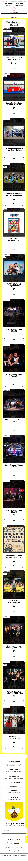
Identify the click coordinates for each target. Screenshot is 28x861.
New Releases (9, 3)
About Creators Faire (14, 792)
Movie (5, 76)
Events (5, 209)
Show (8, 31)
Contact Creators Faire (14, 799)
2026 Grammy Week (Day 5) (14, 330)
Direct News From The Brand (14, 771)
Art (3, 15)
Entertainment (9, 15)
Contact (16, 12)
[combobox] (14, 757)
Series (5, 31)
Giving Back (14, 17)
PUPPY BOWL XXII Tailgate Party (14, 285)
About (11, 12)
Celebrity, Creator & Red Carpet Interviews (14, 778)
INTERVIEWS (14, 776)
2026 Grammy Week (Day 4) (14, 375)
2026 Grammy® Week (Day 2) (14, 466)
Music (24, 15)
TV (10, 31)
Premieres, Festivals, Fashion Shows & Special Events (14, 785)
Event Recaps (19, 5)
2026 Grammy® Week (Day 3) (14, 420)
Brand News (19, 3)
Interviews (8, 5)
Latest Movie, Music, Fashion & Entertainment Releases (14, 764)
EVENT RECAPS (14, 783)
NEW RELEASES (14, 762)
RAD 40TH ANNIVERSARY (14, 239)
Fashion (18, 15)
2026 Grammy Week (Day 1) (14, 511)
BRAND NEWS (14, 769)
